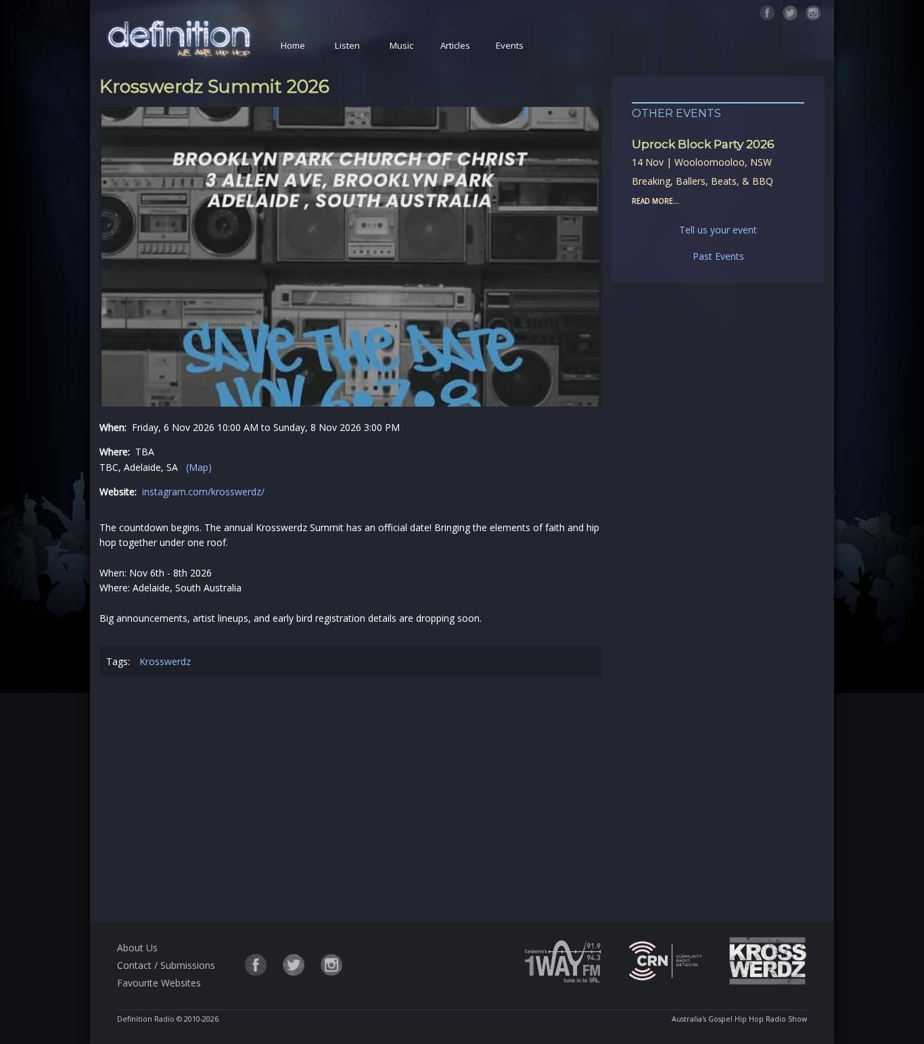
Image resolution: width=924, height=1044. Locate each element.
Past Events (718, 256)
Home (293, 45)
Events (510, 45)
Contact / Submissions (166, 965)
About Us (137, 947)
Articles (455, 45)
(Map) (199, 467)
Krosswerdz (165, 661)
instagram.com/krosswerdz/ (203, 491)
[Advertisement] (351, 802)
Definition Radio (146, 1019)
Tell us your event (718, 229)
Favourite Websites (159, 982)
